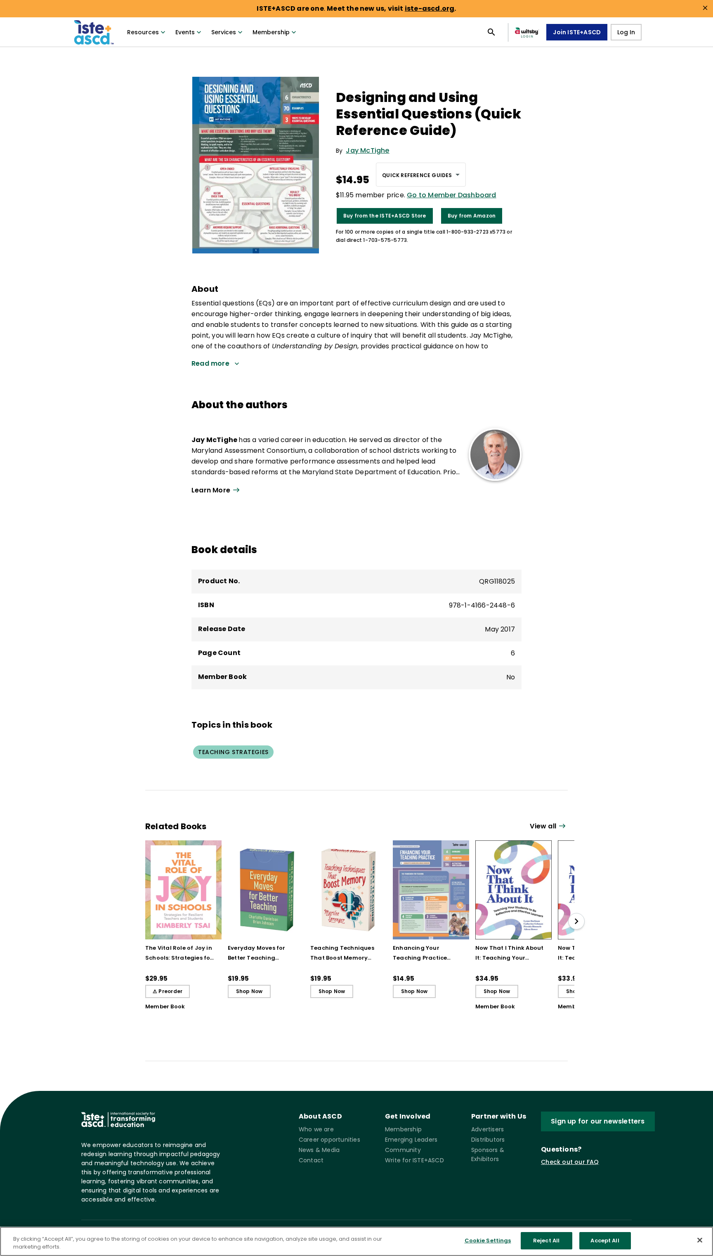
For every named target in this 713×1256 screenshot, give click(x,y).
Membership (271, 32)
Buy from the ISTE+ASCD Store (384, 215)
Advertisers (487, 1129)
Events (185, 32)
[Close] (700, 1240)
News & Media (319, 1150)
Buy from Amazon (472, 215)
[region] (356, 1241)
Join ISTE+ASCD (577, 32)
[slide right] (576, 921)
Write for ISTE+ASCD (414, 1160)
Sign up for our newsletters (598, 1121)
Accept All (604, 1240)
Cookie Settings (488, 1240)
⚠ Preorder (167, 991)
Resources (143, 32)
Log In (626, 32)
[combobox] (420, 174)
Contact (311, 1160)
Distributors (488, 1139)
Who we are (316, 1129)
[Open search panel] (491, 32)
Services (223, 32)
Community (403, 1150)
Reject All (546, 1240)
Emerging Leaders (411, 1139)
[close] (705, 8)
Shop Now (249, 991)
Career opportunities (329, 1139)
